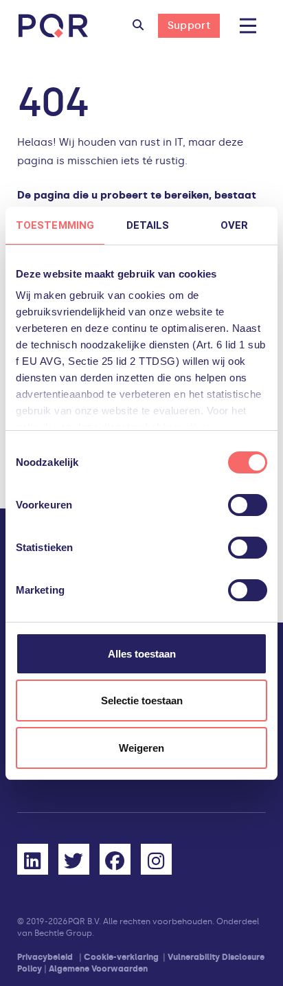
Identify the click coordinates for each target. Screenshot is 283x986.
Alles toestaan (142, 654)
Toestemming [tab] (55, 225)
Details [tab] (148, 225)
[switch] (247, 505)
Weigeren (141, 748)
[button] (138, 26)
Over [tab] (234, 225)
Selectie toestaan (142, 700)
